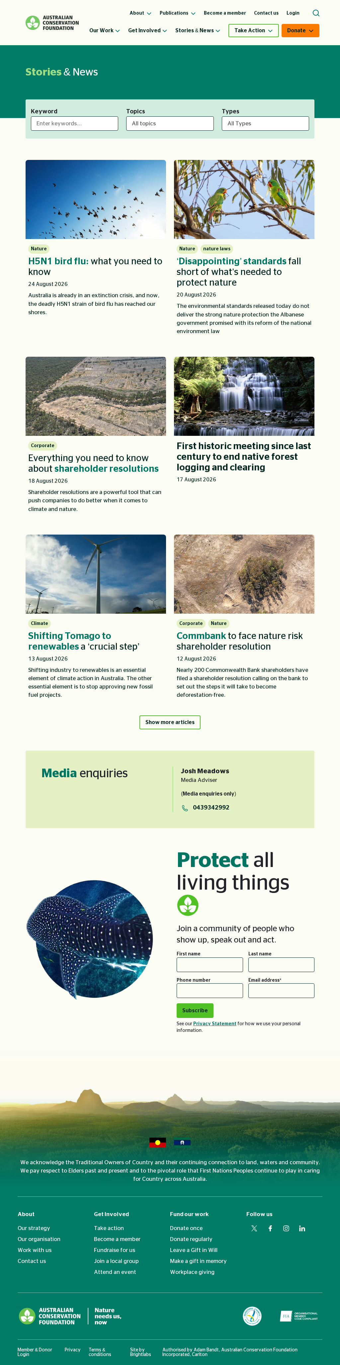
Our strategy (34, 1228)
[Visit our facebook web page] (270, 1228)
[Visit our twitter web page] (254, 1228)
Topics (135, 112)
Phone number (194, 980)
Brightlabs (140, 1354)
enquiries (85, 774)
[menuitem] (108, 30)
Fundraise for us (114, 1250)
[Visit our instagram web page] (286, 1228)
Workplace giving (192, 1272)
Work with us (34, 1250)
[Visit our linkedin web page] (302, 1228)
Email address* (264, 980)
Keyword (44, 112)
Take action (109, 1228)
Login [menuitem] (293, 13)
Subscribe (195, 1010)
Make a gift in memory (198, 1261)
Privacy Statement (214, 1024)
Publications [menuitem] (174, 13)
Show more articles (170, 722)
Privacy (73, 1350)
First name (189, 954)
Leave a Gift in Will (193, 1250)
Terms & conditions (100, 1352)
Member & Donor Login (35, 1352)
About (26, 1214)
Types (230, 112)
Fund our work (189, 1214)
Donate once (186, 1228)
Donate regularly (191, 1239)
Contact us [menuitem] (266, 13)
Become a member (117, 1239)
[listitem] (96, 250)
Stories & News (194, 30)
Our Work (101, 30)
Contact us (32, 1261)
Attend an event (115, 1272)
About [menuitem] (137, 13)
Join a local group (116, 1261)
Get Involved (144, 30)
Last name (260, 954)
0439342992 (211, 808)
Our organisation (39, 1239)
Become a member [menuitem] (225, 13)
